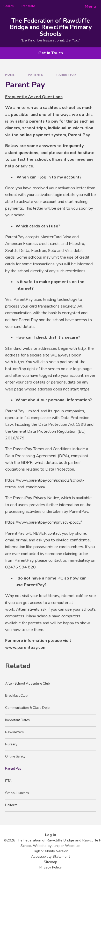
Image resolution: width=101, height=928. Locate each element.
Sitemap (50, 861)
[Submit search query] (63, 4)
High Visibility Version (50, 851)
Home (10, 75)
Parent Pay (66, 75)
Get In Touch (50, 53)
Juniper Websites (67, 845)
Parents (35, 75)
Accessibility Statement (50, 856)
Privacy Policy (50, 867)
